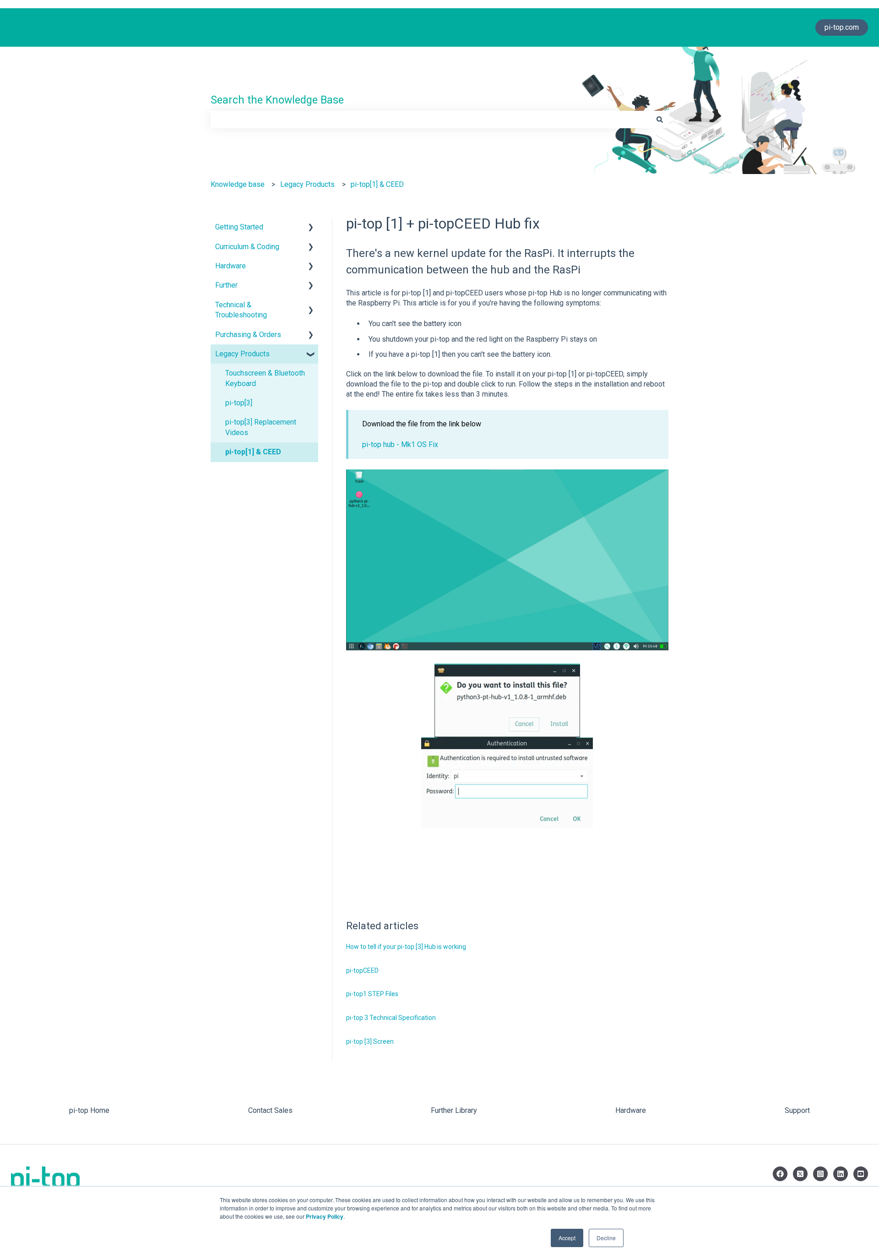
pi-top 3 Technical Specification (391, 1017)
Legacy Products (307, 184)
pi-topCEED (362, 970)
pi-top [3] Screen (370, 1041)
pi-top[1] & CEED (377, 184)
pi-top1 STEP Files (372, 993)
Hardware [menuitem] (230, 266)
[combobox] (431, 119)
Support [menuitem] (797, 1110)
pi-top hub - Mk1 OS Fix (400, 444)
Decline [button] (606, 1238)
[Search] (659, 119)
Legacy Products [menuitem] (242, 353)
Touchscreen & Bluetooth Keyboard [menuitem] (265, 378)
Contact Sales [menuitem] (270, 1110)
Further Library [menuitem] (454, 1110)
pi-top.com (842, 27)
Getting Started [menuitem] (239, 227)
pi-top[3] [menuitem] (238, 402)
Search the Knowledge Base (277, 100)
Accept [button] (567, 1238)
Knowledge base (238, 184)
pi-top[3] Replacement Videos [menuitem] (260, 427)
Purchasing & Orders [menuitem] (248, 334)
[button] (311, 227)
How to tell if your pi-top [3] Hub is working (406, 946)
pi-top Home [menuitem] (89, 1110)
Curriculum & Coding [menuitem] (247, 246)
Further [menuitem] (226, 285)
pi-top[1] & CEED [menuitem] (253, 451)
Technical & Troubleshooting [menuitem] (241, 309)
